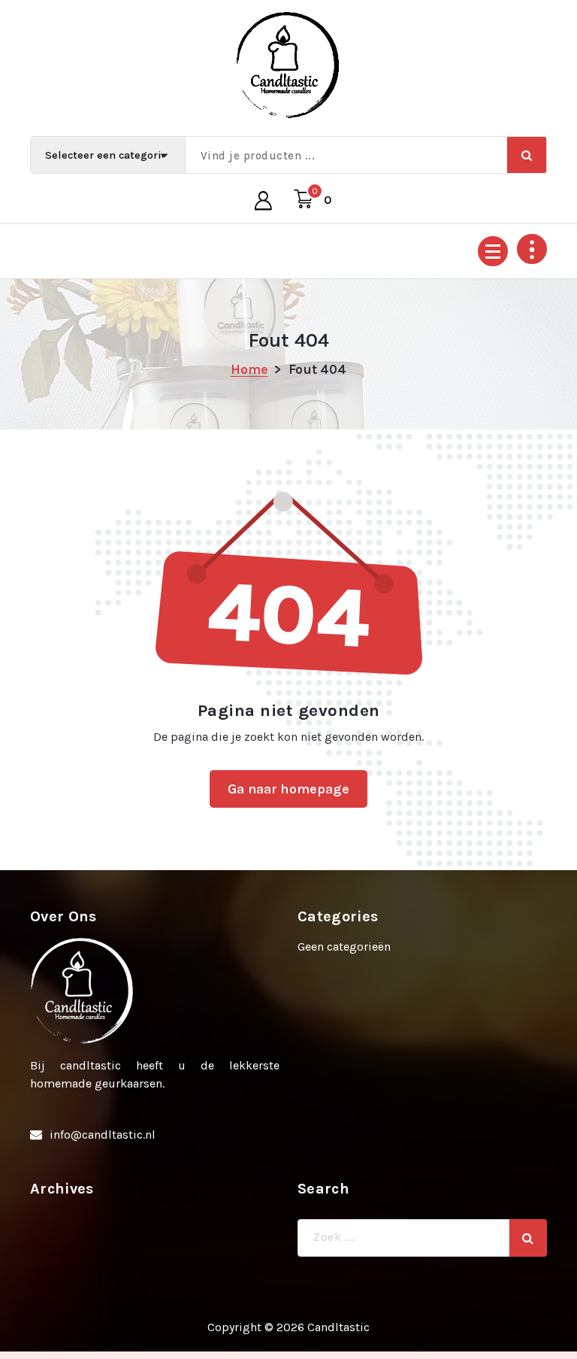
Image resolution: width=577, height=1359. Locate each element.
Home (249, 369)
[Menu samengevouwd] (493, 251)
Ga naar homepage (288, 789)
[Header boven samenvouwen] (532, 249)
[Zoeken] (528, 1238)
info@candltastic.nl (103, 1134)
